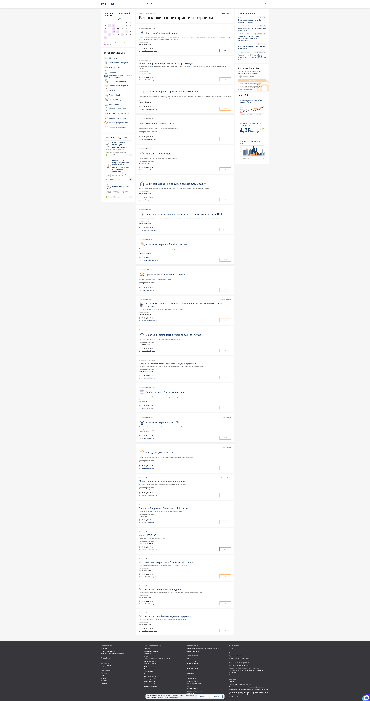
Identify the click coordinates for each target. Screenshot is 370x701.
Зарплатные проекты (150, 661)
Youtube (103, 678)
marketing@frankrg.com (256, 687)
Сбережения (190, 693)
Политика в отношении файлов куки (240, 675)
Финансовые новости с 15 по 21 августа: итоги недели (249, 21)
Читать (225, 50)
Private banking (148, 671)
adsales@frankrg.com (261, 689)
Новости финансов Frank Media (239, 658)
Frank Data (150, 4)
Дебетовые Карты (192, 668)
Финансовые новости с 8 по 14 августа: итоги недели (252, 29)
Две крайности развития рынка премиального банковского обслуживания (249, 38)
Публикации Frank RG (236, 656)
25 (109, 35)
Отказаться (216, 696)
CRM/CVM (147, 648)
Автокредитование (192, 663)
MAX (102, 675)
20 (118, 32)
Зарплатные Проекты (193, 671)
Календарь (104, 648)
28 (122, 35)
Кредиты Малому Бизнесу (194, 683)
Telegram (104, 673)
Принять (202, 696)
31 (105, 38)
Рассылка (104, 683)
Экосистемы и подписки (151, 663)
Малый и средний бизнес (152, 679)
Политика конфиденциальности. (172, 697)
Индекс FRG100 (106, 666)
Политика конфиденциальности (245, 89)
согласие (191, 695)
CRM (188, 658)
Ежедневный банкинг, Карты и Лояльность (157, 658)
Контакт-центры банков (151, 684)
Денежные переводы (150, 686)
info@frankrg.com (245, 684)
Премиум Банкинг (192, 688)
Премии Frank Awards (193, 651)
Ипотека (103, 661)
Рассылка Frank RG (248, 68)
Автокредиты (105, 663)
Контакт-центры (191, 678)
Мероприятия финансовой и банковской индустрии (202, 648)
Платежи (189, 686)
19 (114, 32)
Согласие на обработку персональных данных (244, 668)
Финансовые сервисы (150, 681)
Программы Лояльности (194, 691)
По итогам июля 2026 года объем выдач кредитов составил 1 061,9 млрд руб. (252, 57)
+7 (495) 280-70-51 (235, 682)
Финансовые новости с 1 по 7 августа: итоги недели (251, 48)
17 (105, 32)
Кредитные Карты (192, 681)
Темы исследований (114, 52)
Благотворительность (150, 676)
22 (126, 32)
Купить (225, 79)
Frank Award (161, 4)
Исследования (140, 4)
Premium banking (149, 669)
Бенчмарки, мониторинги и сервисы (112, 653)
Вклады (146, 666)
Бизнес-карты (190, 666)
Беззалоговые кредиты (151, 651)
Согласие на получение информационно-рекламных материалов (246, 671)
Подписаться (252, 80)
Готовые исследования (116, 137)
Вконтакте (104, 680)
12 (114, 28)
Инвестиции (147, 674)
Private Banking (191, 661)
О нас (267, 4)
